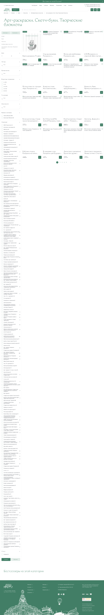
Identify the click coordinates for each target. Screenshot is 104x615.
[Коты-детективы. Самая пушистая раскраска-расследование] (32, 106)
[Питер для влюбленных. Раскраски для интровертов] (73, 41)
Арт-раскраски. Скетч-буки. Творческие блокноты (10, 47)
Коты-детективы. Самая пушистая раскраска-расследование (31, 120)
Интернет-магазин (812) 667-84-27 (93, 4)
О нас (65, 5)
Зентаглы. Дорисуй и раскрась (91, 120)
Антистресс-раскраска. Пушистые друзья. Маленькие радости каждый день (72, 152)
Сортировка (15, 32)
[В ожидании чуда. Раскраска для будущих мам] (52, 139)
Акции (40, 5)
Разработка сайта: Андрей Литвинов (88, 610)
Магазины (52, 5)
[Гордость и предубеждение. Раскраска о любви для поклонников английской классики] (73, 74)
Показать (6, 559)
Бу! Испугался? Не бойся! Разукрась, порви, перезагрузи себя (52, 120)
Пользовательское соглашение (87, 607)
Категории (5, 32)
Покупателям (59, 5)
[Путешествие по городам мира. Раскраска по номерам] (32, 74)
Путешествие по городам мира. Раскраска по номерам (32, 87)
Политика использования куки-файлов (88, 605)
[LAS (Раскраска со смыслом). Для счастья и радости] (93, 41)
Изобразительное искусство (7, 44)
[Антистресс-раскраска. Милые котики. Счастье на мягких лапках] (93, 139)
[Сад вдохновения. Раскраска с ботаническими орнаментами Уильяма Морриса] (52, 41)
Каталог (15, 9)
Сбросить (15, 559)
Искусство (4, 41)
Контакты (70, 5)
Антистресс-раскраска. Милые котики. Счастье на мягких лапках (93, 152)
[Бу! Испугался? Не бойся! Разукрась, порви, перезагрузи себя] (52, 106)
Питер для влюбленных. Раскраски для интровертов (72, 55)
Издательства (45, 589)
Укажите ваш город (9, 5)
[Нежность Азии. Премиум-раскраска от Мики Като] (93, 74)
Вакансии (29, 584)
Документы (29, 592)
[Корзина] (95, 9)
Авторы (44, 587)
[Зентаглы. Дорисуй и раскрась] (93, 106)
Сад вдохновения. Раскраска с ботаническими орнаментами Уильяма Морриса (51, 55)
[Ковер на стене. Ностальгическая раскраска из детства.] (52, 74)
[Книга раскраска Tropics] (32, 42)
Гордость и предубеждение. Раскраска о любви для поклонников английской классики (73, 87)
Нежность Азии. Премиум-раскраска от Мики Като (92, 87)
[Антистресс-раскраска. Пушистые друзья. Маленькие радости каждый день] (73, 139)
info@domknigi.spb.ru (62, 589)
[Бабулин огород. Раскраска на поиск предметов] (32, 139)
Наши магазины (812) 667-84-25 (93, 6)
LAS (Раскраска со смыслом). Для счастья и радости (93, 55)
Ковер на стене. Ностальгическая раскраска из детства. (51, 87)
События (46, 5)
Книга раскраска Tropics (32, 56)
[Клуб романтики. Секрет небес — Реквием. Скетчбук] (73, 106)
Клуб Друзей (34, 5)
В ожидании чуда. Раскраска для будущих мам (51, 152)
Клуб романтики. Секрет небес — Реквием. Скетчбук (73, 120)
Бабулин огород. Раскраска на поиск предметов (30, 152)
